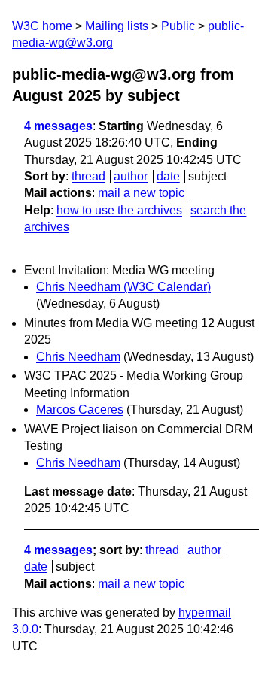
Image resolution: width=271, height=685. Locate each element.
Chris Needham (78, 356)
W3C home (42, 26)
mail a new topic (141, 192)
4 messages (58, 126)
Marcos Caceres (79, 409)
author (131, 176)
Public (178, 26)
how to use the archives (119, 210)
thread (88, 176)
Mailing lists (116, 26)
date (168, 176)
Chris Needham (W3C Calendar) (123, 286)
